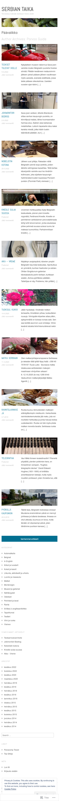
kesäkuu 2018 (10, 694)
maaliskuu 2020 (11, 678)
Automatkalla (9, 553)
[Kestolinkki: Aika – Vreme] (29, 249)
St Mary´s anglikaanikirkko (15, 608)
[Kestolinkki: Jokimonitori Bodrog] (29, 101)
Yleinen (7, 624)
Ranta (6, 604)
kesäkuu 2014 (10, 726)
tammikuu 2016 (10, 698)
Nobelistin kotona (7, 163)
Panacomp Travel (11, 749)
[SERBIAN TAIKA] (29, 23)
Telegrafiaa (8, 458)
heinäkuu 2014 (10, 722)
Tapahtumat (9, 612)
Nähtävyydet (52, 94)
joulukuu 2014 (10, 718)
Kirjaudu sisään (10, 771)
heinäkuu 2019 (10, 682)
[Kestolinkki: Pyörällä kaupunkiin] (29, 498)
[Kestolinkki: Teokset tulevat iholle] (29, 53)
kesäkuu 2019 (10, 686)
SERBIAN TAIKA (17, 9)
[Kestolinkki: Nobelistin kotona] (29, 150)
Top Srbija (8, 753)
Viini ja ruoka (51, 191)
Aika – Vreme (8, 261)
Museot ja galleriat (50, 45)
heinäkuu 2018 (10, 690)
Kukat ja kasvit (51, 291)
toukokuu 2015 (10, 714)
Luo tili (7, 767)
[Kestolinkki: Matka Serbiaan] (29, 346)
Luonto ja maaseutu (12, 577)
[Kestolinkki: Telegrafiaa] (29, 446)
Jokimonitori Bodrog (8, 114)
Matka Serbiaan (10, 358)
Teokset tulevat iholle (9, 66)
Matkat (54, 339)
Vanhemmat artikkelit (29, 538)
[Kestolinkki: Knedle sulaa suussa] (29, 198)
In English (8, 561)
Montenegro (9, 584)
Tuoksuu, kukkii (10, 309)
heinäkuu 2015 (10, 706)
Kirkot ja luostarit (11, 565)
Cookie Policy (10, 789)
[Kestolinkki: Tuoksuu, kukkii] (29, 298)
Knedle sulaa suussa (9, 211)
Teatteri (7, 616)
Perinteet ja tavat (11, 600)
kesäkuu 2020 (10, 674)
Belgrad (40, 45)
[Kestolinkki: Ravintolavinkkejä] (29, 398)
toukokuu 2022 (10, 671)
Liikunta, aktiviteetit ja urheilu (46, 491)
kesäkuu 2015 (10, 710)
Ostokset (7, 596)
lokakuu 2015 (10, 702)
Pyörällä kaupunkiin (7, 511)
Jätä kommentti (8, 74)
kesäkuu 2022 (10, 667)
